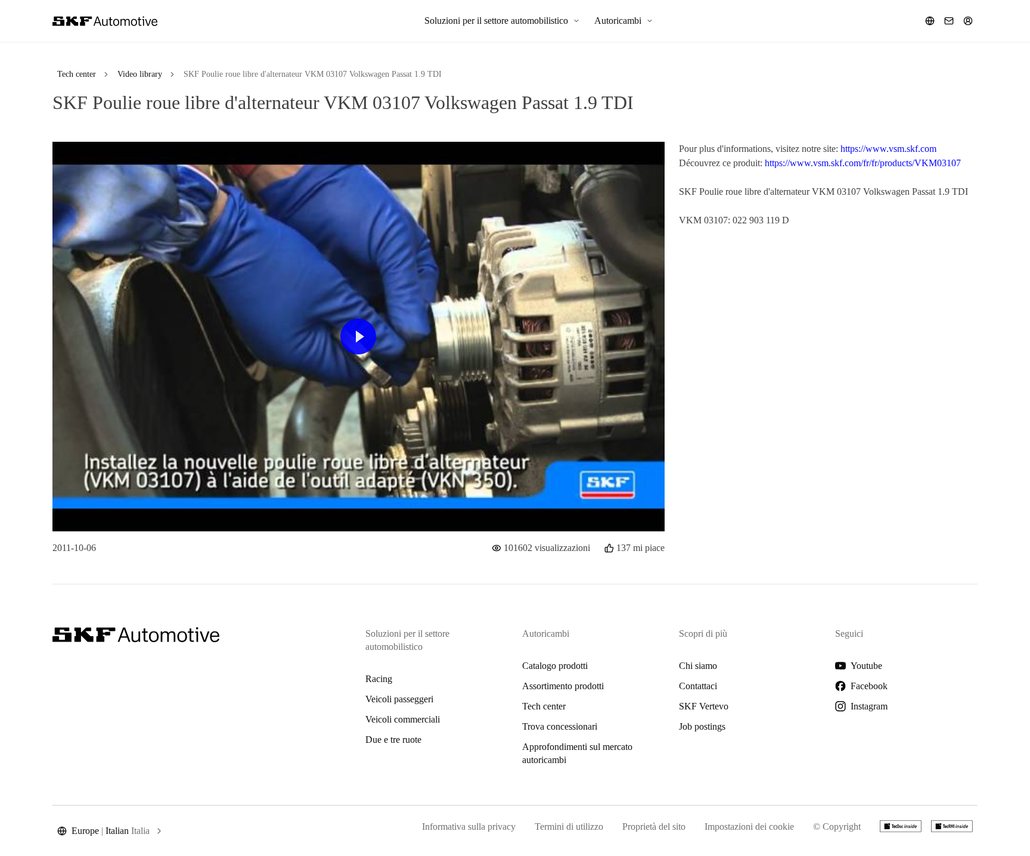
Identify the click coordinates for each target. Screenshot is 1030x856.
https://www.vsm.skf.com (888, 149)
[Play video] (358, 336)
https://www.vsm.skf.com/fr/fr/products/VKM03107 (863, 163)
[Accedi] (968, 20)
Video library (139, 74)
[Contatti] (948, 20)
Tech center (76, 74)
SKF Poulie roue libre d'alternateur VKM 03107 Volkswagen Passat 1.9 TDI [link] (313, 74)
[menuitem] (502, 21)
